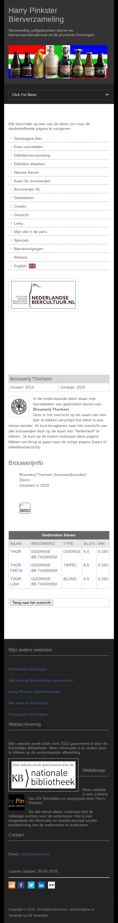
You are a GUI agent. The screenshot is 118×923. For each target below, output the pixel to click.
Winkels (20, 257)
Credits (20, 206)
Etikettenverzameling (32, 155)
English (21, 266)
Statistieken (24, 198)
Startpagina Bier (28, 138)
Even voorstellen (28, 147)
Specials (21, 240)
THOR (15, 551)
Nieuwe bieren (26, 172)
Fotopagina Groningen (28, 714)
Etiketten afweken (29, 164)
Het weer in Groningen (28, 703)
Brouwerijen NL (27, 189)
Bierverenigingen (28, 249)
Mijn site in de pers (30, 231)
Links (18, 223)
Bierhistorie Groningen (28, 669)
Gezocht (21, 215)
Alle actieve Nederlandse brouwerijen (41, 680)
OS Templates (37, 915)
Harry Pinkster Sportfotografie (34, 691)
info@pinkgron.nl (35, 854)
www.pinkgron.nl (82, 909)
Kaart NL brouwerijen (32, 181)
